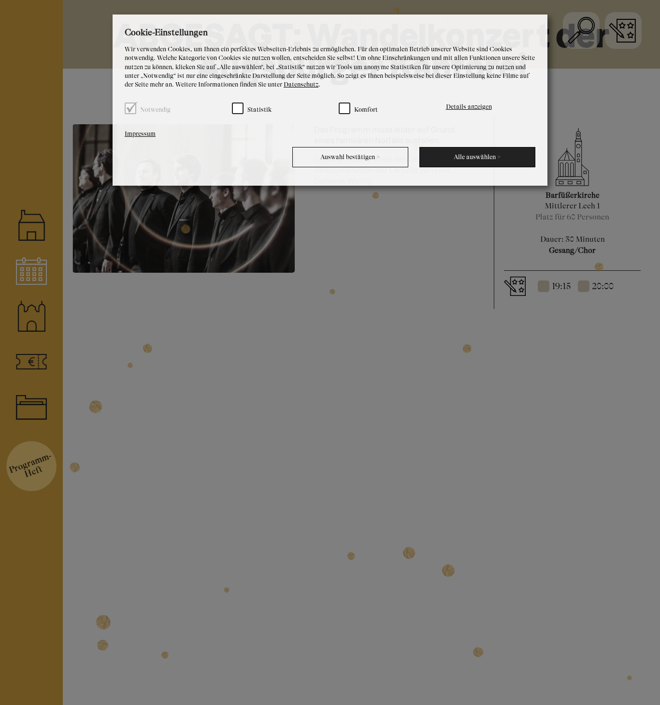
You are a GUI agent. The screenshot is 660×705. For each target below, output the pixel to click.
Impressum (140, 133)
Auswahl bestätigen (350, 157)
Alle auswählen (477, 157)
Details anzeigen (469, 106)
